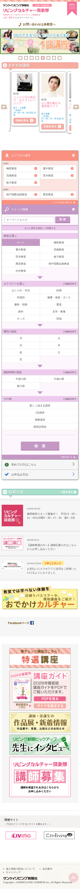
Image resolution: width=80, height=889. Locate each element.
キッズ (21, 318)
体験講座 (40, 419)
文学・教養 (58, 311)
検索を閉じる (66, 457)
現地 (59, 318)
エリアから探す (21, 155)
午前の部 (21, 378)
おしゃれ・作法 (21, 290)
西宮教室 (48, 194)
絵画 (59, 290)
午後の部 (59, 378)
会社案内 (47, 868)
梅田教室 (11, 168)
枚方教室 (11, 182)
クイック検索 (19, 209)
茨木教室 (48, 175)
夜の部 (21, 385)
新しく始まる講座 (40, 405)
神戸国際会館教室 (16, 194)
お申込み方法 (19, 474)
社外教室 (21, 270)
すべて (21, 242)
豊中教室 (48, 168)
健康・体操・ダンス (59, 297)
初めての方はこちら (23, 464)
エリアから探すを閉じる (62, 202)
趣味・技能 (20, 304)
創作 (20, 311)
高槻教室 (11, 175)
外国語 (21, 297)
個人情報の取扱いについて (20, 868)
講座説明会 (40, 426)
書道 (59, 304)
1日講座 (40, 412)
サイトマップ (13, 872)
